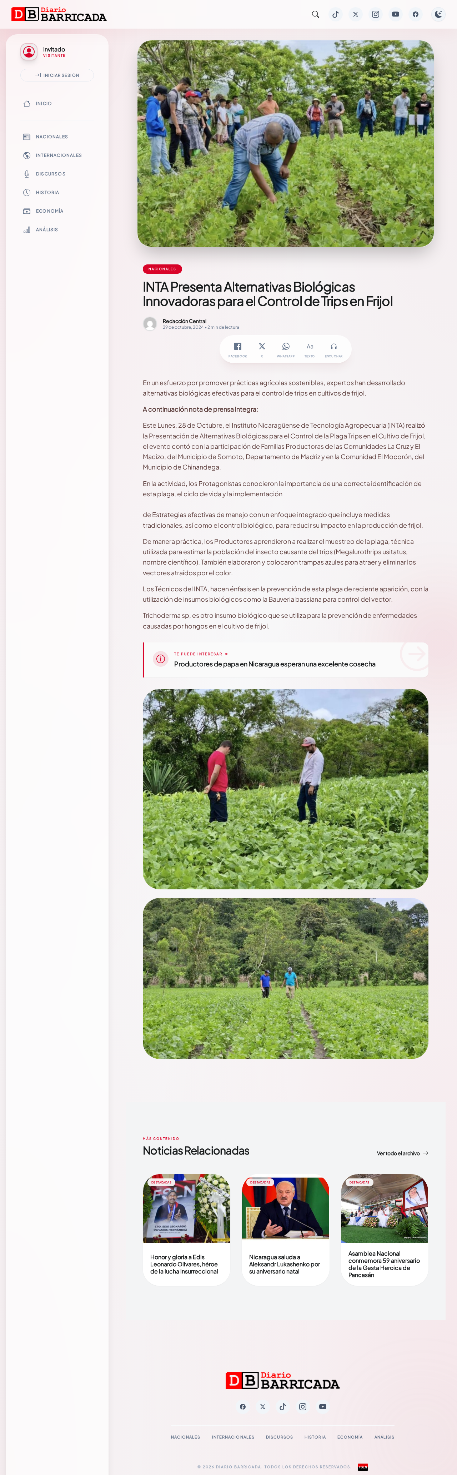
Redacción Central (184, 321)
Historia (48, 192)
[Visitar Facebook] (415, 14)
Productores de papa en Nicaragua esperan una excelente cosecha (275, 664)
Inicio (44, 103)
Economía (50, 211)
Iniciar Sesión (61, 75)
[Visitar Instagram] (375, 14)
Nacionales (52, 136)
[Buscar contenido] (315, 14)
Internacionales (59, 155)
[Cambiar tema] (438, 14)
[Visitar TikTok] (335, 14)
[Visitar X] (355, 14)
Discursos (51, 174)
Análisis (47, 229)
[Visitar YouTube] (395, 14)
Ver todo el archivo (398, 1153)
